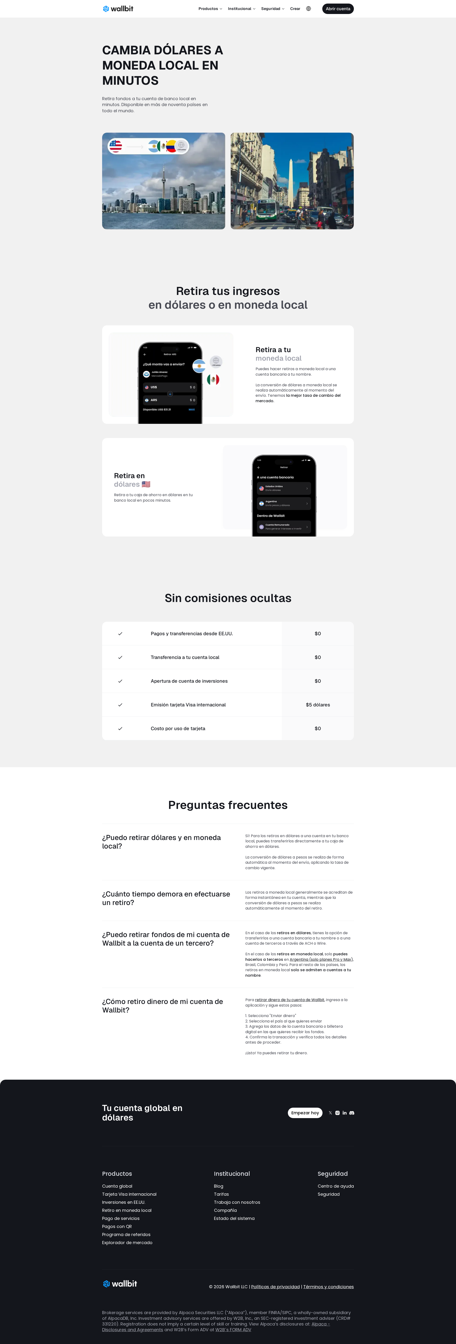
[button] (211, 8)
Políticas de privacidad (275, 1287)
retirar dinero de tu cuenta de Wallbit (289, 1000)
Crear (295, 8)
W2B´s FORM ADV (233, 1330)
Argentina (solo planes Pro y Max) (321, 959)
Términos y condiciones (328, 1287)
